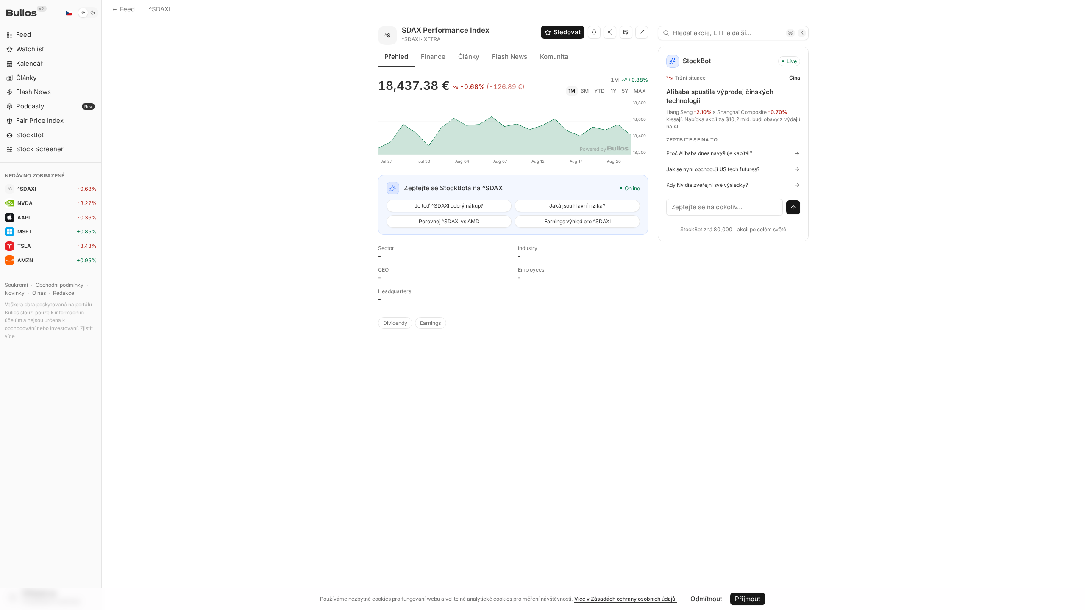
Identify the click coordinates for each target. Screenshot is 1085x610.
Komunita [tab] (554, 57)
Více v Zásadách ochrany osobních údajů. (625, 599)
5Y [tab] (625, 91)
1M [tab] (571, 91)
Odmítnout (706, 599)
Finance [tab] (433, 57)
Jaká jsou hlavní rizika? (577, 205)
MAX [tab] (640, 91)
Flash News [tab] (509, 57)
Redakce (63, 293)
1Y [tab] (613, 91)
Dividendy (395, 323)
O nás (39, 293)
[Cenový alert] (594, 32)
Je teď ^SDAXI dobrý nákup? (449, 205)
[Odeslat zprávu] (793, 207)
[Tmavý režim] (88, 12)
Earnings (430, 323)
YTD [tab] (599, 91)
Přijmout (747, 599)
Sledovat (567, 32)
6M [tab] (585, 91)
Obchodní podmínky (59, 285)
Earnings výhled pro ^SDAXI (577, 221)
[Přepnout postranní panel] (101, 305)
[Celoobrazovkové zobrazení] (641, 32)
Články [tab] (468, 57)
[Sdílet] (610, 32)
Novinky (15, 293)
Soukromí (16, 285)
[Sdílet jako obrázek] (626, 32)
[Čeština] (68, 12)
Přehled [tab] (396, 57)
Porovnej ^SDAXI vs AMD (449, 221)
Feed (127, 9)
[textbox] (724, 207)
